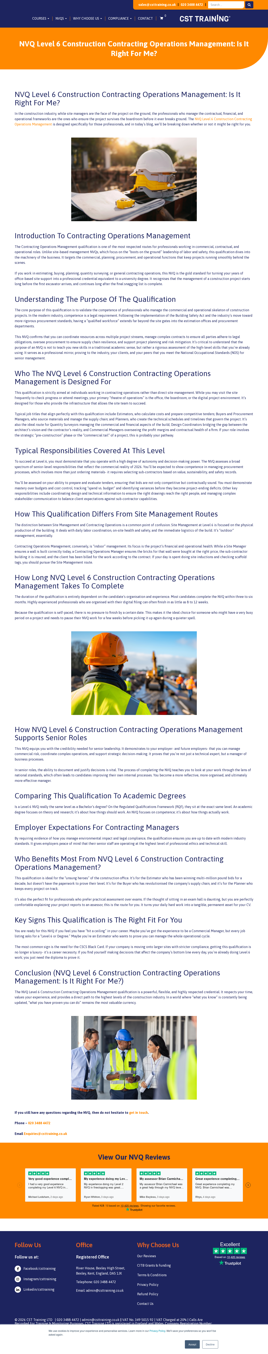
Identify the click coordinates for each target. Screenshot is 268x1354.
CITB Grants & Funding (154, 1265)
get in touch (138, 1112)
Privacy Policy (157, 1330)
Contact (145, 18)
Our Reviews (146, 1256)
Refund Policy (147, 1294)
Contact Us (145, 1304)
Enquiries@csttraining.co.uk (45, 1134)
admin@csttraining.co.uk (101, 1320)
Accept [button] (192, 1344)
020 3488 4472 (192, 4)
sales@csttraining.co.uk (157, 4)
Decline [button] (210, 1344)
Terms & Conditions (152, 1275)
